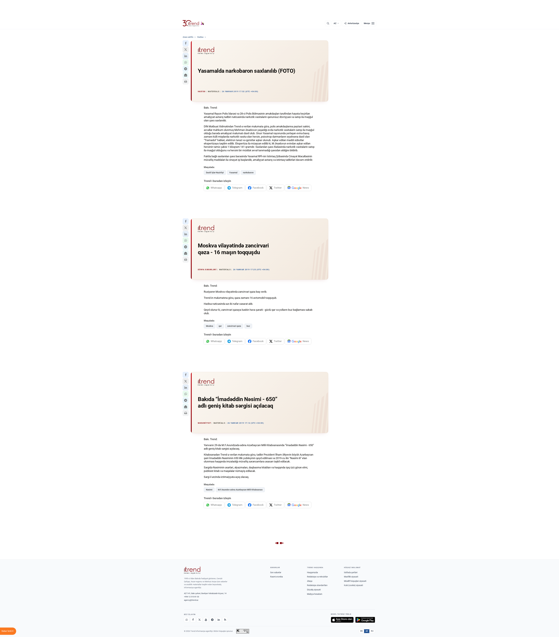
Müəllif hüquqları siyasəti (355, 581)
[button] (185, 43)
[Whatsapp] (186, 619)
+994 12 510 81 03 (191, 597)
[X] (199, 619)
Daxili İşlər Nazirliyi (215, 172)
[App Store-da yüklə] (342, 620)
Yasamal (233, 172)
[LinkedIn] (218, 619)
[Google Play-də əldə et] (365, 620)
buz (248, 326)
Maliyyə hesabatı (314, 594)
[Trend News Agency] (192, 570)
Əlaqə (309, 581)
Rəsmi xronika (276, 577)
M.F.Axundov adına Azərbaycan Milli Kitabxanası (240, 489)
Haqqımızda (312, 572)
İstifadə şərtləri (350, 572)
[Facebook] (193, 619)
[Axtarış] (328, 23)
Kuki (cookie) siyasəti (353, 585)
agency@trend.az (191, 600)
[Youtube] (205, 619)
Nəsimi (209, 489)
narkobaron (248, 172)
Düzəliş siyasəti (314, 589)
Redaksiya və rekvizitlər (317, 577)
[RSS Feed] (225, 619)
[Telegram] (212, 619)
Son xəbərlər (275, 572)
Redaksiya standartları (317, 585)
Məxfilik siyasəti (351, 577)
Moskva (209, 326)
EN (361, 631)
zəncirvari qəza (234, 326)
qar (220, 326)
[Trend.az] (193, 23)
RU (372, 631)
